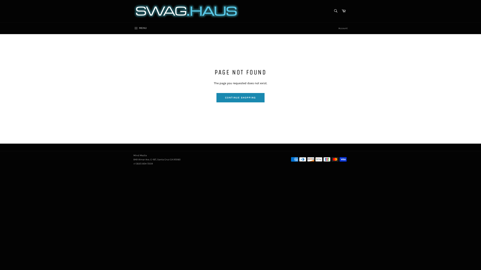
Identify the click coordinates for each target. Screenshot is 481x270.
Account (343, 28)
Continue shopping (240, 97)
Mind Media (140, 155)
